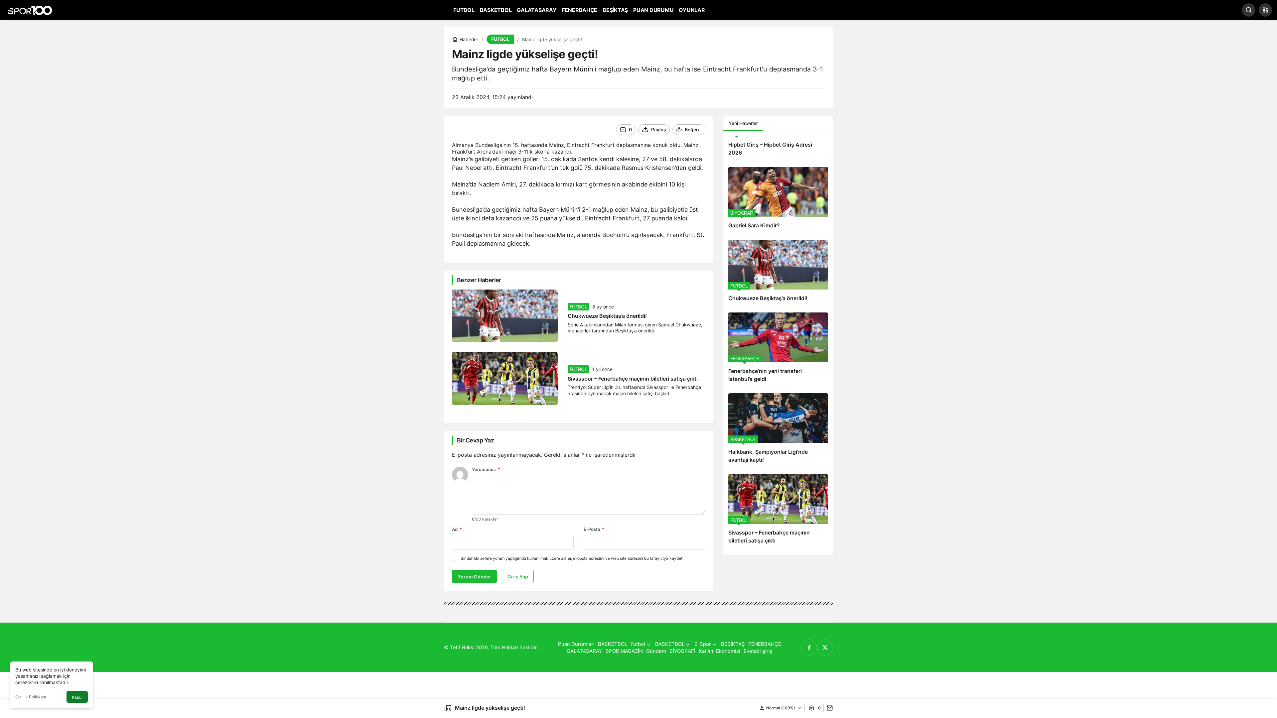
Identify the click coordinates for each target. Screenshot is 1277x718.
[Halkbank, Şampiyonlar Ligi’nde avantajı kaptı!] (778, 431)
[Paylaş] (828, 708)
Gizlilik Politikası (30, 696)
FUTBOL (578, 306)
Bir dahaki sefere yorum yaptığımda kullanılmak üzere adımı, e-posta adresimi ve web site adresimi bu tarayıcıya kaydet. (572, 558)
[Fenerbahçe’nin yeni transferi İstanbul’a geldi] (778, 350)
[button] (1265, 10)
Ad (457, 529)
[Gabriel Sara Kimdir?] (778, 201)
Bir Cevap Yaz (475, 440)
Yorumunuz (486, 469)
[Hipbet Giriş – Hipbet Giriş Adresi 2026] (778, 149)
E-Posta (594, 529)
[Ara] (1248, 10)
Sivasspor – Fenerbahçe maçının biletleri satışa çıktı (633, 378)
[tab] (768, 123)
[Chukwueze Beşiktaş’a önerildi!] (778, 273)
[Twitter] (825, 648)
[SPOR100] (30, 9)
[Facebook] (809, 648)
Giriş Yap (517, 576)
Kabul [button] (77, 697)
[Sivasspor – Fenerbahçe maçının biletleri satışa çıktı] (778, 512)
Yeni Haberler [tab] (743, 123)
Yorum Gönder (474, 576)
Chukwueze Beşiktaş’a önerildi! (607, 316)
